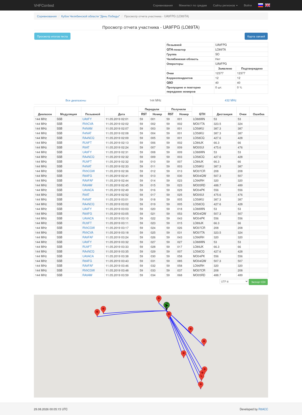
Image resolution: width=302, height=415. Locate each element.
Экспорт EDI (258, 282)
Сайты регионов (224, 5)
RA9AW (87, 185)
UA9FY (87, 119)
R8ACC (263, 409)
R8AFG (87, 176)
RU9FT (87, 142)
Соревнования (163, 5)
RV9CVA (87, 124)
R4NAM (87, 128)
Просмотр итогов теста (52, 36)
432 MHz (230, 100)
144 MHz (155, 100)
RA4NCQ (88, 138)
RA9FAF (87, 180)
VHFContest (44, 5)
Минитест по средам (193, 5)
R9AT (86, 147)
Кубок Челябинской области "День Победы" (90, 16)
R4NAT (87, 133)
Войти (248, 5)
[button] (103, 310)
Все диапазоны (76, 100)
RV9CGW (88, 171)
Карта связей (256, 36)
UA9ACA (88, 190)
